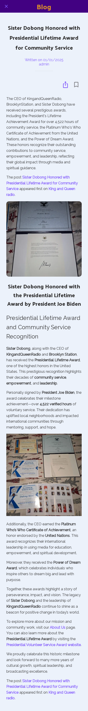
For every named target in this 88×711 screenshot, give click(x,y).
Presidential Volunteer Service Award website (43, 645)
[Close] (6, 6)
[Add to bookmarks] (76, 84)
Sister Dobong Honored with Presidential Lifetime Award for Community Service (42, 183)
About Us (57, 627)
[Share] (65, 84)
